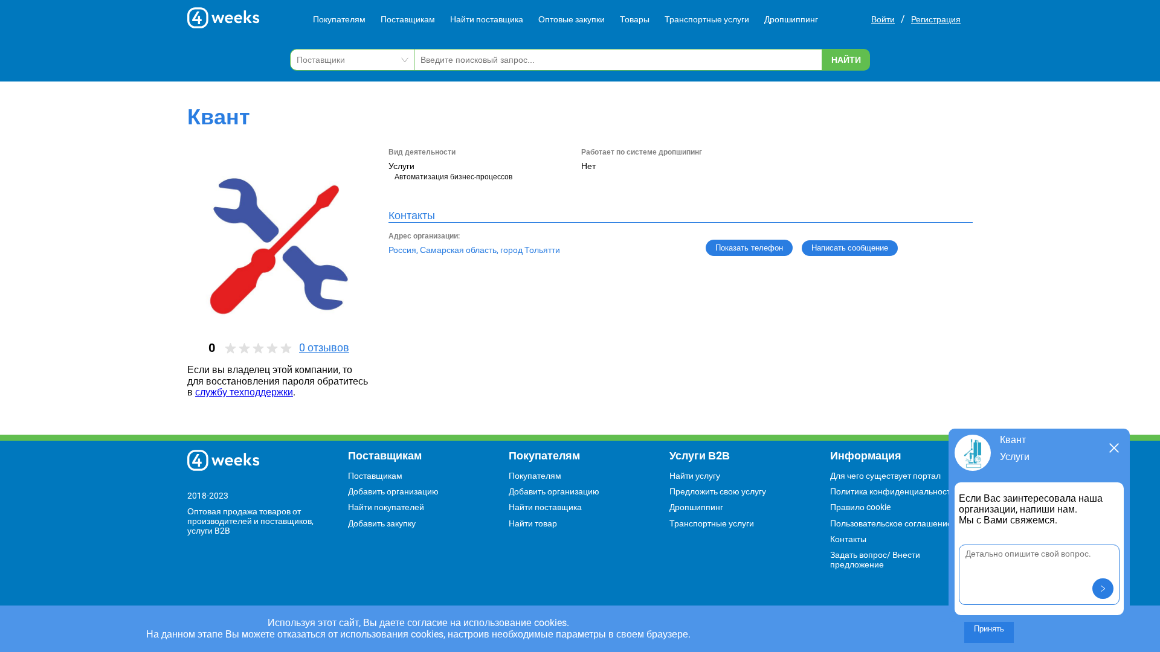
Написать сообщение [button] (849, 247)
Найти (846, 60)
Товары (634, 19)
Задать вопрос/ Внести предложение (875, 559)
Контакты (848, 539)
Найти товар (533, 523)
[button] (1102, 588)
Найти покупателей (386, 507)
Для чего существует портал (885, 476)
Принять (989, 628)
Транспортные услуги (707, 19)
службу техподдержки (244, 392)
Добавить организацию (393, 491)
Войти (883, 19)
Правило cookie (860, 507)
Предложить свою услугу (717, 491)
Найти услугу (694, 476)
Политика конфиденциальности (892, 491)
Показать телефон (749, 247)
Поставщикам (408, 19)
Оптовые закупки (571, 19)
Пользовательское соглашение (891, 523)
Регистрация (936, 19)
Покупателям (339, 19)
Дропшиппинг (791, 19)
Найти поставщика (486, 19)
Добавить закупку (382, 523)
